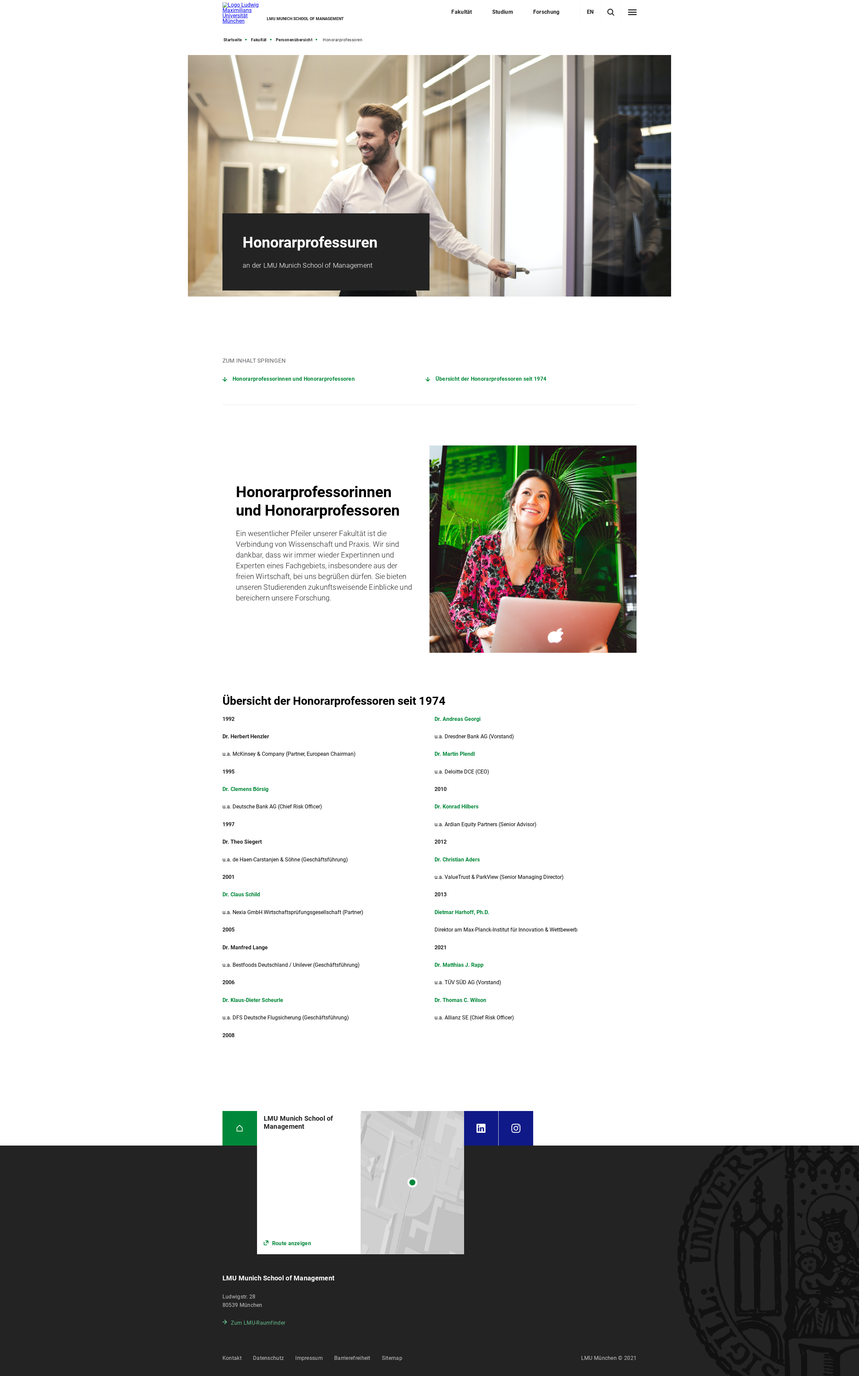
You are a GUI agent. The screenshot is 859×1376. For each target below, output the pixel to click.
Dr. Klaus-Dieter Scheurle (252, 1000)
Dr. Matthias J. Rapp (459, 965)
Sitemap (392, 1358)
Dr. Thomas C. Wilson (460, 1000)
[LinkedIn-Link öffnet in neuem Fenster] (481, 1128)
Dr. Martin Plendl (455, 754)
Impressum (309, 1358)
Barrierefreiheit (352, 1358)
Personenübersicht (294, 40)
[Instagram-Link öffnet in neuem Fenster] (516, 1128)
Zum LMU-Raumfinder (258, 1323)
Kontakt (232, 1358)
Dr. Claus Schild (241, 894)
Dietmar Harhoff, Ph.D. (462, 912)
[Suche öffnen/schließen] (610, 12)
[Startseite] (239, 1128)
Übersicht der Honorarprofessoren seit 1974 (491, 379)
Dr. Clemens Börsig (245, 789)
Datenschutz (268, 1358)
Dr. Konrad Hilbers (456, 806)
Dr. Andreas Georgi (458, 719)
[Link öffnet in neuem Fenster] (360, 1182)
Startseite (232, 40)
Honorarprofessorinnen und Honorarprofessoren (294, 379)
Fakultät (259, 40)
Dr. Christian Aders (457, 859)
